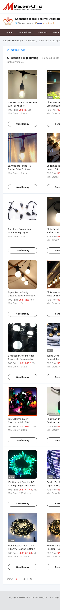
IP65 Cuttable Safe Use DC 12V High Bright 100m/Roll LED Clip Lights (21, 485)
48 (31, 578)
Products (26, 32)
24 (17, 579)
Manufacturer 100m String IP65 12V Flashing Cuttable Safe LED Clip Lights (21, 549)
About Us (42, 32)
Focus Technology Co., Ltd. (40, 597)
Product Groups (17, 49)
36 (24, 578)
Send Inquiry (22, 124)
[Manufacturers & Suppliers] (23, 6)
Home (9, 32)
